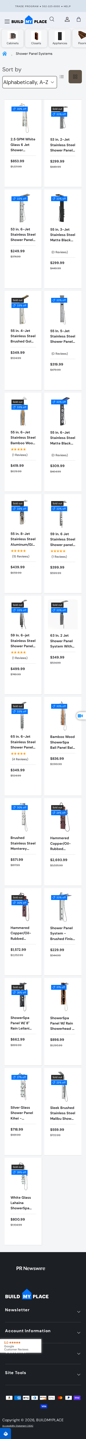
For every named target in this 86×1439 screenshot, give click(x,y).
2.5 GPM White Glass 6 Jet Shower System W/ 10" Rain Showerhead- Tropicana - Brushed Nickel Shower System (23, 163)
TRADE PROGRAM (27, 6)
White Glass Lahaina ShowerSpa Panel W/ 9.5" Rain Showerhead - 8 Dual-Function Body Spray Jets (23, 1219)
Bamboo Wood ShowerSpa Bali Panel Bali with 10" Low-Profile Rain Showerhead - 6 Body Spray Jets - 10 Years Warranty (62, 758)
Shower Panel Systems (34, 53)
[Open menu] (7, 21)
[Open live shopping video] (81, 716)
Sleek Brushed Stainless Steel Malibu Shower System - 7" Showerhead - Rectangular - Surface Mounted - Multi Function (62, 1129)
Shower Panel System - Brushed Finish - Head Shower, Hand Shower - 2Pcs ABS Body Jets (62, 944)
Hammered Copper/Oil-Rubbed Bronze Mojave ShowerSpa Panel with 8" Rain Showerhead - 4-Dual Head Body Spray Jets (62, 865)
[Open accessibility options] (5, 1433)
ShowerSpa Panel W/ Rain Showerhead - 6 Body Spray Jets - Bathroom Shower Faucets (62, 1037)
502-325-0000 (51, 6)
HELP (67, 6)
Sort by (12, 69)
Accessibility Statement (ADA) (17, 1425)
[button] (78, 19)
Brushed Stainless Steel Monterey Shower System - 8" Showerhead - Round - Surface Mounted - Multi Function (23, 862)
